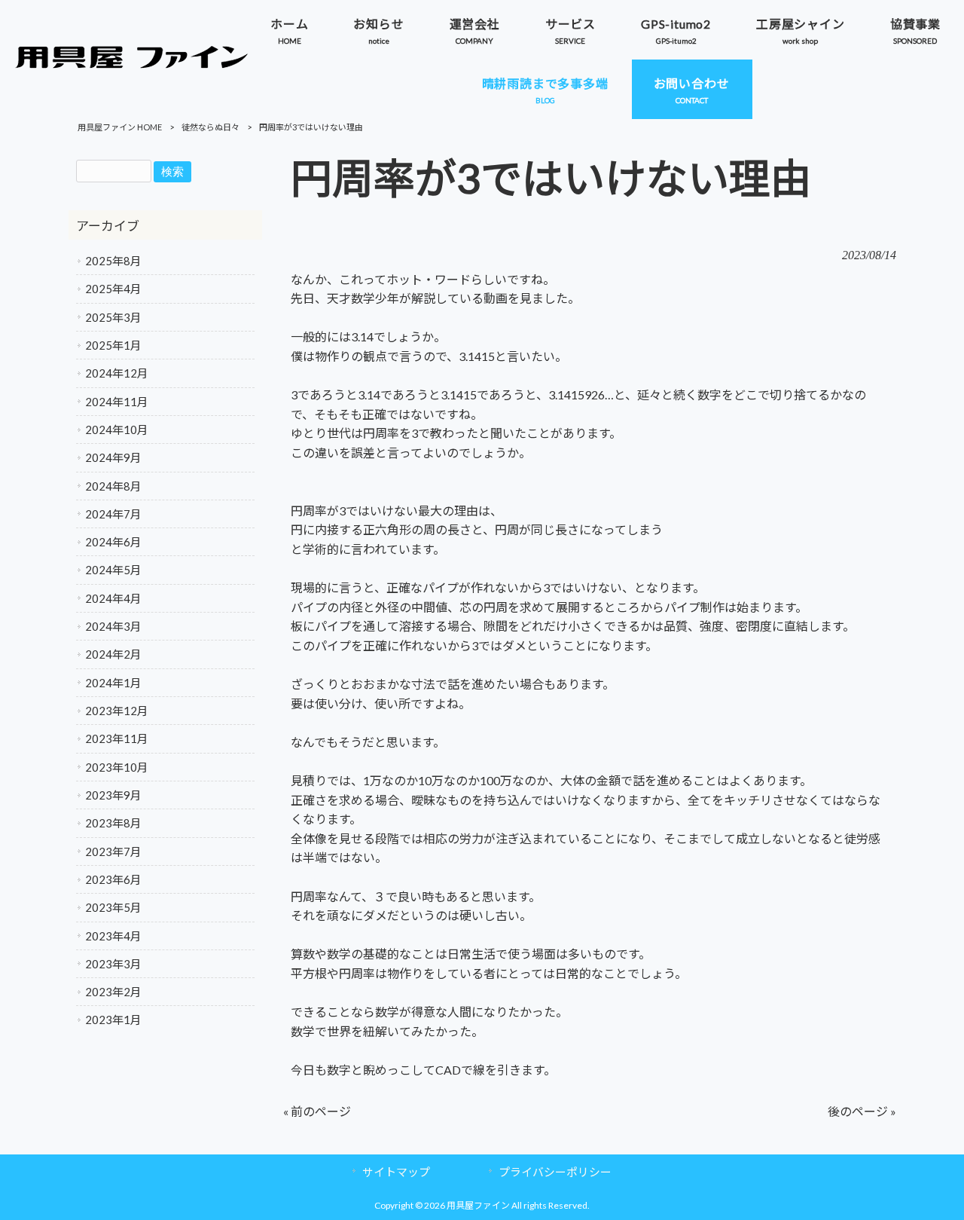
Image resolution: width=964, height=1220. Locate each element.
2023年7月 (113, 851)
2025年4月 (113, 288)
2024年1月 (113, 682)
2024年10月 (116, 429)
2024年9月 (113, 457)
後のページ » (862, 1111)
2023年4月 (113, 936)
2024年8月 (113, 486)
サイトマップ (396, 1172)
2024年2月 (113, 654)
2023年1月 (113, 1019)
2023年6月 (113, 879)
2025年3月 (113, 317)
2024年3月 (113, 626)
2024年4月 (113, 598)
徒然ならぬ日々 (210, 127)
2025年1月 (113, 345)
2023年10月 (116, 767)
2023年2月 (113, 991)
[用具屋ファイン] (132, 64)
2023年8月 (113, 823)
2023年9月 (113, 795)
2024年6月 (113, 542)
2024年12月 (116, 373)
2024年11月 (116, 401)
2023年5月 (113, 907)
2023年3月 (113, 964)
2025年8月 (113, 261)
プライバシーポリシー (555, 1172)
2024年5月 (113, 569)
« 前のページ (317, 1111)
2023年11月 (116, 738)
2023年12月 (116, 710)
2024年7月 (113, 514)
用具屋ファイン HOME (120, 127)
